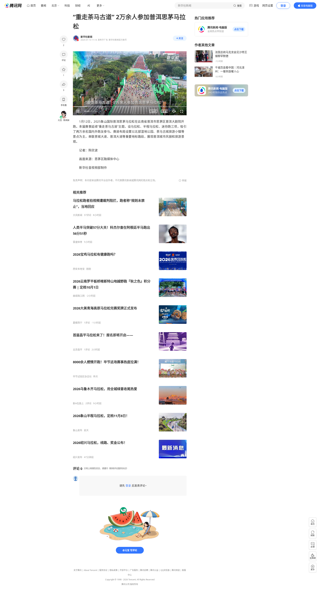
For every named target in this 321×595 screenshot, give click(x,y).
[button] (239, 29)
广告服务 (134, 570)
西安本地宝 (79, 269)
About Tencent (90, 570)
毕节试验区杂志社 (82, 376)
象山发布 (77, 430)
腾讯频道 (176, 570)
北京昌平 (77, 349)
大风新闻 (77, 215)
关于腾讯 (78, 570)
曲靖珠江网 (79, 296)
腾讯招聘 (144, 570)
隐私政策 (114, 570)
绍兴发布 (77, 457)
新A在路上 (78, 403)
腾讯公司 (126, 584)
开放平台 (124, 570)
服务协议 (103, 570)
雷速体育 (77, 242)
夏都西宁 (77, 322)
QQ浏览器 (165, 570)
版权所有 (134, 584)
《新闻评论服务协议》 (118, 468)
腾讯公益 (154, 570)
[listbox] (130, 324)
